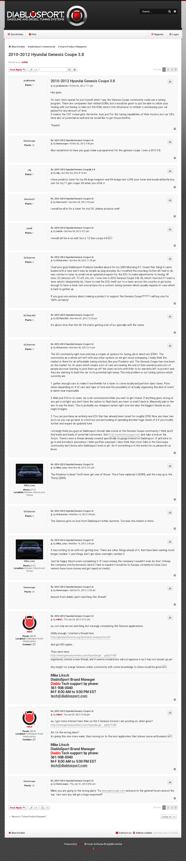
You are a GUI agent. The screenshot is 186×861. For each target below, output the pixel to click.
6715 (33, 490)
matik (29, 228)
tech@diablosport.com (69, 696)
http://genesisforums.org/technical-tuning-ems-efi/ (81, 637)
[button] (176, 69)
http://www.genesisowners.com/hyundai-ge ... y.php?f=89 (83, 655)
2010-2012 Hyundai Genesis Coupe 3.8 (46, 54)
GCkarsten (29, 258)
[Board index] (46, 15)
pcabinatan (29, 80)
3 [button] (172, 69)
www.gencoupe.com (113, 790)
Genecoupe (29, 141)
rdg (29, 170)
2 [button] (168, 69)
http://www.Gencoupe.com (124, 434)
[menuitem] (32, 34)
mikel (25, 62)
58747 (33, 636)
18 (33, 145)
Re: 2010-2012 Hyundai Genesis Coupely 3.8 (73, 169)
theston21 (29, 199)
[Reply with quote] (170, 81)
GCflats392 (29, 315)
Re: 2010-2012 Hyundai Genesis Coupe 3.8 (72, 140)
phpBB (80, 844)
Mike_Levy (29, 485)
